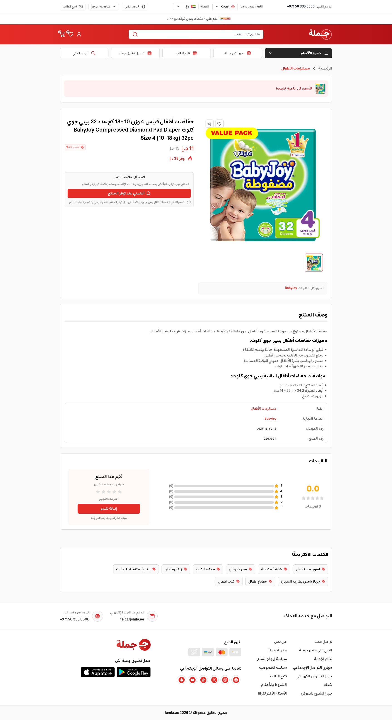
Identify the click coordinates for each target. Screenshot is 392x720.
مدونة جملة (277, 650)
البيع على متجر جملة (315, 650)
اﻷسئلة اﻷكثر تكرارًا (272, 693)
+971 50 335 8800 (301, 6)
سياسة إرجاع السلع (272, 659)
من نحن (280, 641)
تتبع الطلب (70, 6)
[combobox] (225, 6)
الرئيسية (325, 68)
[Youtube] (192, 679)
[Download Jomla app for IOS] (98, 672)
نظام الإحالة (323, 659)
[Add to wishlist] (220, 124)
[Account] (79, 34)
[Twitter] (214, 679)
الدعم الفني (132, 6)
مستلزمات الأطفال (263, 408)
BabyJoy (270, 418)
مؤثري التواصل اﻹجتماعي (312, 667)
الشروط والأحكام (274, 685)
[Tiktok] (203, 679)
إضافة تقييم (108, 508)
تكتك (328, 685)
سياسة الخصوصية (273, 667)
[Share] (209, 124)
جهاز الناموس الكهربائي (314, 676)
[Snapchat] (181, 679)
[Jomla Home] (320, 34)
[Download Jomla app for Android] (134, 672)
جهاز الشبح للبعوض (316, 693)
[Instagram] (225, 679)
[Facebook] (235, 679)
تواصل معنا (323, 641)
